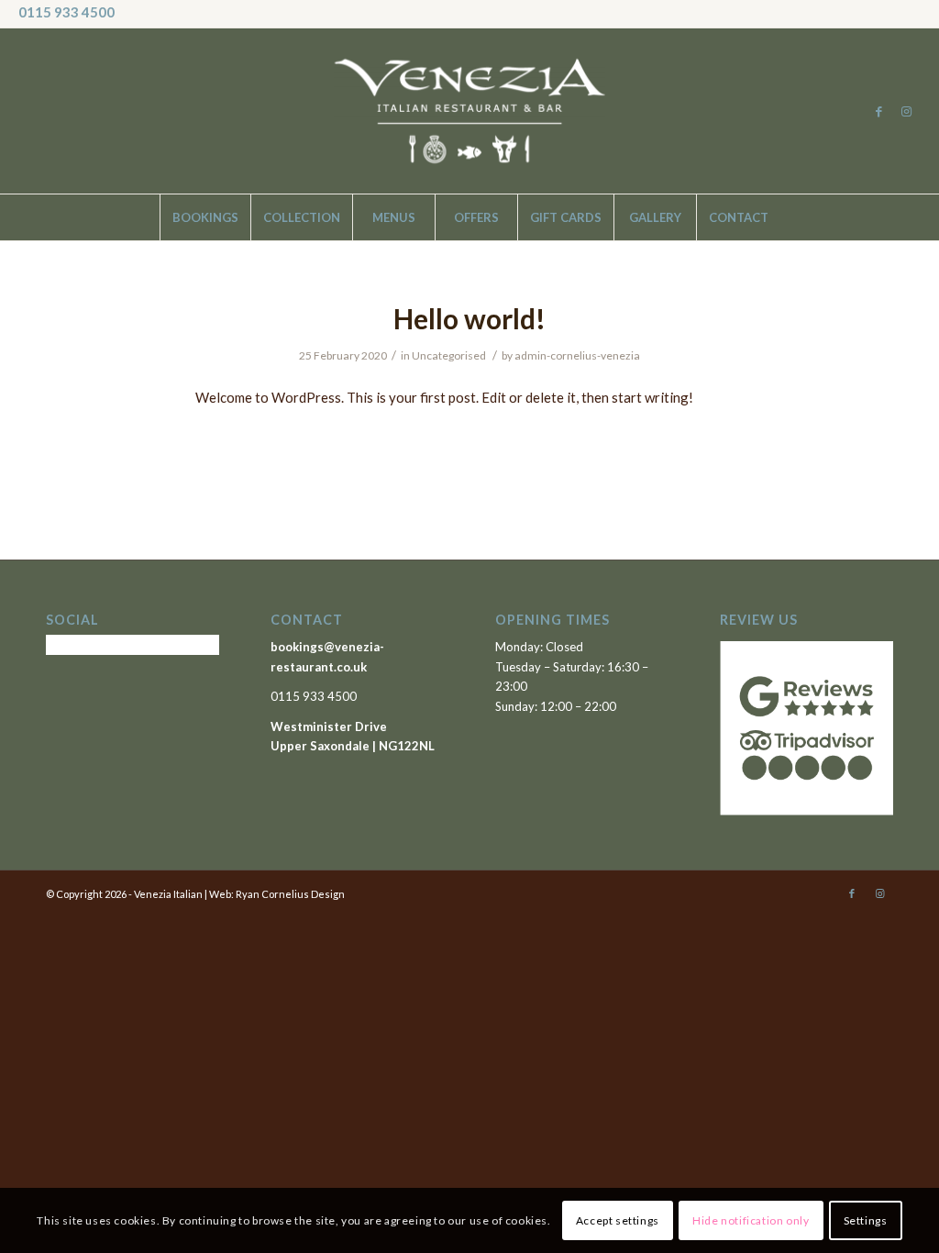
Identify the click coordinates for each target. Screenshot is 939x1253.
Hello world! (469, 318)
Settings (866, 1220)
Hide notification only (750, 1220)
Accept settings (617, 1220)
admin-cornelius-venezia (577, 355)
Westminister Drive (329, 726)
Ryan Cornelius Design (290, 894)
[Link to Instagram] (907, 111)
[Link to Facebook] (879, 111)
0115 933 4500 (66, 12)
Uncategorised (449, 355)
